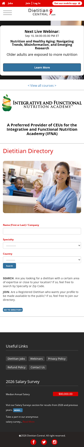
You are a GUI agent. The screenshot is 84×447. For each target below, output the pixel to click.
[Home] (4, 3)
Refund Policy (16, 367)
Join (28, 3)
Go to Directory (13, 309)
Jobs (10, 3)
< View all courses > (42, 85)
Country (7, 253)
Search (9, 265)
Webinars (36, 358)
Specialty (8, 239)
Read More (29, 421)
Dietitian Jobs (16, 358)
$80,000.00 (65, 394)
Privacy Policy (56, 358)
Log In (36, 3)
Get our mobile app (65, 3)
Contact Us (38, 367)
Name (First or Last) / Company (21, 225)
